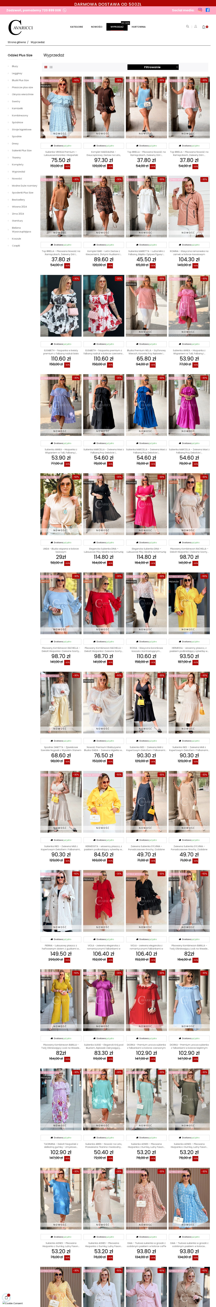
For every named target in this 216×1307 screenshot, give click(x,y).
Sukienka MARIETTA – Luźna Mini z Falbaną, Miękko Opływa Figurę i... (146, 253)
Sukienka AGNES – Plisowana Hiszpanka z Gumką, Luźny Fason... (146, 1145)
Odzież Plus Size (20, 55)
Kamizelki (17, 108)
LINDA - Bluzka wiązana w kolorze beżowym (61, 550)
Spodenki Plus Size (22, 192)
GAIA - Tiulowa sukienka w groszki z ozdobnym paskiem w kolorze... (189, 1245)
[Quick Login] (196, 26)
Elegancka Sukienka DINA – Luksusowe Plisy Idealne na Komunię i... (103, 552)
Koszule (16, 238)
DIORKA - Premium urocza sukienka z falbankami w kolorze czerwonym (146, 1046)
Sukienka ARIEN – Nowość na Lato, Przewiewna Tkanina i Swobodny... (103, 1145)
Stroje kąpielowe (21, 129)
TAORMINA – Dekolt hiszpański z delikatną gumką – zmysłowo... (61, 1145)
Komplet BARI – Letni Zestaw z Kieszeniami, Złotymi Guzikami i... (104, 253)
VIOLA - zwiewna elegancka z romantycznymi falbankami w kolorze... (103, 948)
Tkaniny (16, 157)
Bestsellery (18, 199)
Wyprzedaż (18, 171)
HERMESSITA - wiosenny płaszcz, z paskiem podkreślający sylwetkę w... (103, 848)
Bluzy (15, 66)
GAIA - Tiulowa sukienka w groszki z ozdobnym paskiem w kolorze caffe (146, 1245)
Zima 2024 (18, 213)
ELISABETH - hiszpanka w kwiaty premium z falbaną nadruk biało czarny (61, 353)
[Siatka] (45, 66)
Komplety (17, 164)
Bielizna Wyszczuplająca (21, 229)
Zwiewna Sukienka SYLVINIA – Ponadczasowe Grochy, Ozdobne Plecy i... (146, 849)
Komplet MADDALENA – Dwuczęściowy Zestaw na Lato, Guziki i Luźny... (104, 155)
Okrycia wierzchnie (23, 94)
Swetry (16, 101)
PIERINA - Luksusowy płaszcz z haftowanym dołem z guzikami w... (61, 947)
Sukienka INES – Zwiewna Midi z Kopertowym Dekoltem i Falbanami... (146, 749)
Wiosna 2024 (19, 206)
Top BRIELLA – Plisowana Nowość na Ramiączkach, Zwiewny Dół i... (146, 153)
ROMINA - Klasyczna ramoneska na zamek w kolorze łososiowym (189, 253)
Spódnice (17, 122)
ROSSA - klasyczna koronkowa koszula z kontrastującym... (146, 649)
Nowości (17, 178)
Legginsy (17, 73)
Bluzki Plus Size (20, 80)
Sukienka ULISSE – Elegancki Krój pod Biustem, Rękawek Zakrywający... (103, 1046)
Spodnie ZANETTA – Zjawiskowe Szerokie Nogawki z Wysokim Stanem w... (61, 750)
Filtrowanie (161, 67)
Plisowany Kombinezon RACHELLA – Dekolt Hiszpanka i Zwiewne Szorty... (189, 550)
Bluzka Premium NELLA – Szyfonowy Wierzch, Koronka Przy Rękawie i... (146, 352)
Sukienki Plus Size (22, 150)
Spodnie (17, 136)
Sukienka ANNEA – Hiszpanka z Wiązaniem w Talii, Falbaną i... (189, 352)
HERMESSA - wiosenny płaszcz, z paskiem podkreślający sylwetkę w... (189, 649)
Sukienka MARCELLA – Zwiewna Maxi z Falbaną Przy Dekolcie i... (103, 451)
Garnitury (17, 220)
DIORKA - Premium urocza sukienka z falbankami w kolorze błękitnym (189, 1046)
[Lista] (51, 66)
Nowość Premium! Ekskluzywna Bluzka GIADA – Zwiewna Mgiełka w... (103, 749)
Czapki (16, 245)
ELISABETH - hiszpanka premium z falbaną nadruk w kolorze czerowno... (103, 352)
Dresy (15, 143)
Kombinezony (20, 115)
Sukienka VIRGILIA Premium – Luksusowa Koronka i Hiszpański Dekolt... (61, 155)
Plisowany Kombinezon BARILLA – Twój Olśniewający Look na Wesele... (189, 947)
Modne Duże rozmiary (24, 185)
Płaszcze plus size (22, 87)
